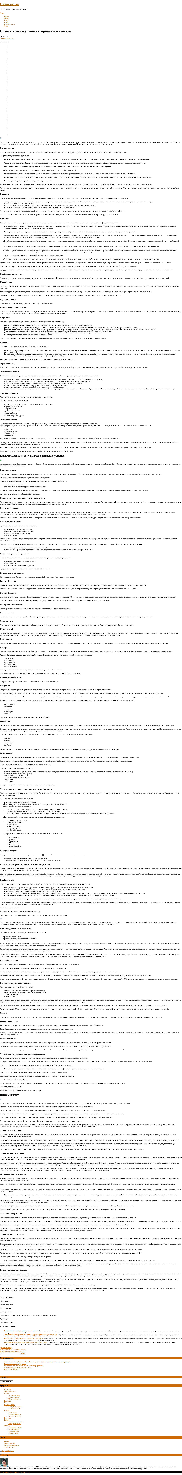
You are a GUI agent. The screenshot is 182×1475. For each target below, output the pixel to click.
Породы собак (13, 1433)
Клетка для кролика (11, 1369)
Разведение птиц (14, 1416)
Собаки (7, 18)
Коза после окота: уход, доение (15, 1364)
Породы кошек (13, 1397)
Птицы (6, 20)
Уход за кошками (14, 1399)
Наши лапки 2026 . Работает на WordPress (15, 1472)
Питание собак (13, 1431)
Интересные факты (15, 1407)
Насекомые (8, 1403)
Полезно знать (9, 24)
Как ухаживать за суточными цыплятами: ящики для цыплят (26, 1342)
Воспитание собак (15, 1427)
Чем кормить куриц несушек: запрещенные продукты (23, 1338)
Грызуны (7, 1389)
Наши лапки (9, 4)
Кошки (6, 16)
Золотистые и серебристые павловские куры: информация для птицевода (30, 1335)
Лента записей (9, 1443)
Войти (6, 1441)
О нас (6, 26)
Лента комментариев (11, 1445)
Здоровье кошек (14, 1395)
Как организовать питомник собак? (13, 1350)
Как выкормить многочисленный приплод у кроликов (23, 1366)
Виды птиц (12, 1412)
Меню (2, 13)
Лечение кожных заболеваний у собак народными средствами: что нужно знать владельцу (36, 1362)
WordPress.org (9, 1447)
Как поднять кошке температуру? (12, 1351)
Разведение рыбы (14, 1424)
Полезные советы (14, 1408)
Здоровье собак (13, 1429)
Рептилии (7, 1418)
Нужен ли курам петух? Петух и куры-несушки (21, 1331)
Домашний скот (10, 1391)
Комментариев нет (7, 38)
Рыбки (6, 22)
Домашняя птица (6, 1348)
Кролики (7, 1401)
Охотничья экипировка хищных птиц (17, 1367)
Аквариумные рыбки (16, 1422)
